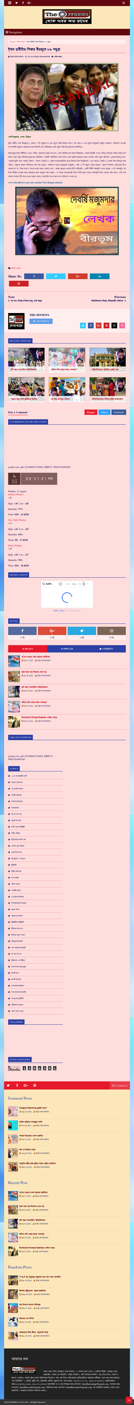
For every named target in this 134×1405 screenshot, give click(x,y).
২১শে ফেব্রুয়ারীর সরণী (19, 775)
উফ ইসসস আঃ (16, 813)
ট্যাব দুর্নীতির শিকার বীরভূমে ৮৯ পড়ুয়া (34, 49)
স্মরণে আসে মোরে (17, 1011)
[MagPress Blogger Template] (67, 16)
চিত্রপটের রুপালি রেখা (18, 839)
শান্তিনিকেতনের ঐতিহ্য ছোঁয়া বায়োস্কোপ (107, 399)
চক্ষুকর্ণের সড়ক (16, 820)
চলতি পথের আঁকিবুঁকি (18, 826)
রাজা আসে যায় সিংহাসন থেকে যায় (34, 672)
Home (12, 41)
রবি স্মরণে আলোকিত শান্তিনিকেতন (24, 369)
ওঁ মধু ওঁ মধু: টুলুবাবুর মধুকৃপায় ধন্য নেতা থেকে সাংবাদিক (40, 1276)
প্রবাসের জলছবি (16, 915)
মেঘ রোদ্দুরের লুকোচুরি (18, 947)
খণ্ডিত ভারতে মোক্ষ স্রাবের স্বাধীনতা (36, 656)
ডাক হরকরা (15, 877)
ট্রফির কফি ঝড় (16, 871)
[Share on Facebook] (34, 276)
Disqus (104, 412)
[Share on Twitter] (56, 276)
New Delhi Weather (17, 519)
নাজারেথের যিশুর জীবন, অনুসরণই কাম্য (33, 1332)
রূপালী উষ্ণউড (16, 979)
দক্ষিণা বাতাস (21, 41)
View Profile (42, 321)
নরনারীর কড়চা (16, 890)
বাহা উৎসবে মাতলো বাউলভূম (29, 1304)
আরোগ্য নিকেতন (17, 801)
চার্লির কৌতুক (15, 833)
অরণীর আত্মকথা (16, 794)
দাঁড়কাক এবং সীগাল (26, 1318)
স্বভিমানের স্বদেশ (17, 1004)
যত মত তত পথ (16, 953)
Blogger (91, 412)
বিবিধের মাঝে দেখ (17, 928)
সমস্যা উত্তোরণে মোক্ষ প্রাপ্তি (31, 1135)
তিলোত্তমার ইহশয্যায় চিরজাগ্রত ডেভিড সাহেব (39, 717)
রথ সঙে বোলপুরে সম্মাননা (60, 399)
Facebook (119, 412)
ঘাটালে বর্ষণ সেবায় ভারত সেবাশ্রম (63, 369)
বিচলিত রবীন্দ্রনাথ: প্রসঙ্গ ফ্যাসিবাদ (32, 1290)
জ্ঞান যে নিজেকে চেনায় (27, 1149)
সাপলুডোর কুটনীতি (17, 998)
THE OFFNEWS (11, 1402)
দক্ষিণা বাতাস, (58, 56)
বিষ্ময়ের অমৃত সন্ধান (18, 934)
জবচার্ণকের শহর (16, 852)
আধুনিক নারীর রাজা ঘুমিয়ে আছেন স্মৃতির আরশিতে (37, 1163)
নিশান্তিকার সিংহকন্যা (18, 902)
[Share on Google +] (78, 276)
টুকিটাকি (13, 864)
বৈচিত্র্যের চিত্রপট (17, 941)
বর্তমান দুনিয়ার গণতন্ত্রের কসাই (30, 1121)
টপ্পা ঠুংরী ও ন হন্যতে (18, 858)
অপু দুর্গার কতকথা (17, 788)
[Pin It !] (19, 283)
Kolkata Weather (16, 494)
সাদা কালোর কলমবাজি (18, 991)
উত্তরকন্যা (15, 807)
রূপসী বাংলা (15, 972)
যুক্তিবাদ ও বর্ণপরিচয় (18, 960)
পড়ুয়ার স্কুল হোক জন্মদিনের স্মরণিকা (24, 399)
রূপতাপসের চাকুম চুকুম (18, 966)
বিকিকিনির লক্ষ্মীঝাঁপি (17, 922)
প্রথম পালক (15, 909)
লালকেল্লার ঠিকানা (17, 985)
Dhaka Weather (15, 545)
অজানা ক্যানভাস (17, 782)
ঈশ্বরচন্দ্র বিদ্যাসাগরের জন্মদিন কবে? (33, 1108)
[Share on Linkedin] (99, 276)
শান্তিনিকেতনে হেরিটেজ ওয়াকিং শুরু (105, 369)
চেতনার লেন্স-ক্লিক (17, 845)
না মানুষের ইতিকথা (17, 896)
